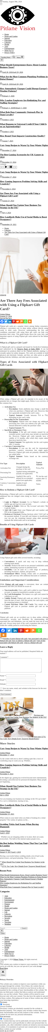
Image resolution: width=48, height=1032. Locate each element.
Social (6, 920)
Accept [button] (39, 966)
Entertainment (9, 48)
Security (7, 918)
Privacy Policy (9, 53)
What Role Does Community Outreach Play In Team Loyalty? (22, 887)
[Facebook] (2, 321)
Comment (4, 657)
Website (3, 684)
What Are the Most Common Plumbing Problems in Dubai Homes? (24, 877)
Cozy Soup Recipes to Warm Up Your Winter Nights (24, 145)
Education (8, 40)
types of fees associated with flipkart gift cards (22, 642)
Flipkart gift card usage (14, 584)
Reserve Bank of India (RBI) (28, 349)
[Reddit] (18, 321)
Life (5, 912)
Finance (7, 904)
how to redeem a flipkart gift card (24, 641)
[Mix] (21, 321)
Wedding (7, 924)
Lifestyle (7, 42)
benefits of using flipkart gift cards (15, 639)
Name (3, 676)
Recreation (8, 916)
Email (2, 680)
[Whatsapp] (25, 321)
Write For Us (9, 50)
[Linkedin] (10, 321)
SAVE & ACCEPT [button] (7, 1031)
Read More (4, 968)
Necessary (6, 1004)
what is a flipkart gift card (33, 643)
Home (6, 34)
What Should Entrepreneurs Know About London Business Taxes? (23, 875)
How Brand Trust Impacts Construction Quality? (22, 136)
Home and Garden (11, 36)
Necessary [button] (3, 1002)
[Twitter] (6, 321)
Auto (6, 46)
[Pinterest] (14, 321)
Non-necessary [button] (5, 1016)
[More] (29, 321)
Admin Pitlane (5, 314)
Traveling (7, 922)
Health (6, 44)
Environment (9, 902)
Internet (7, 38)
